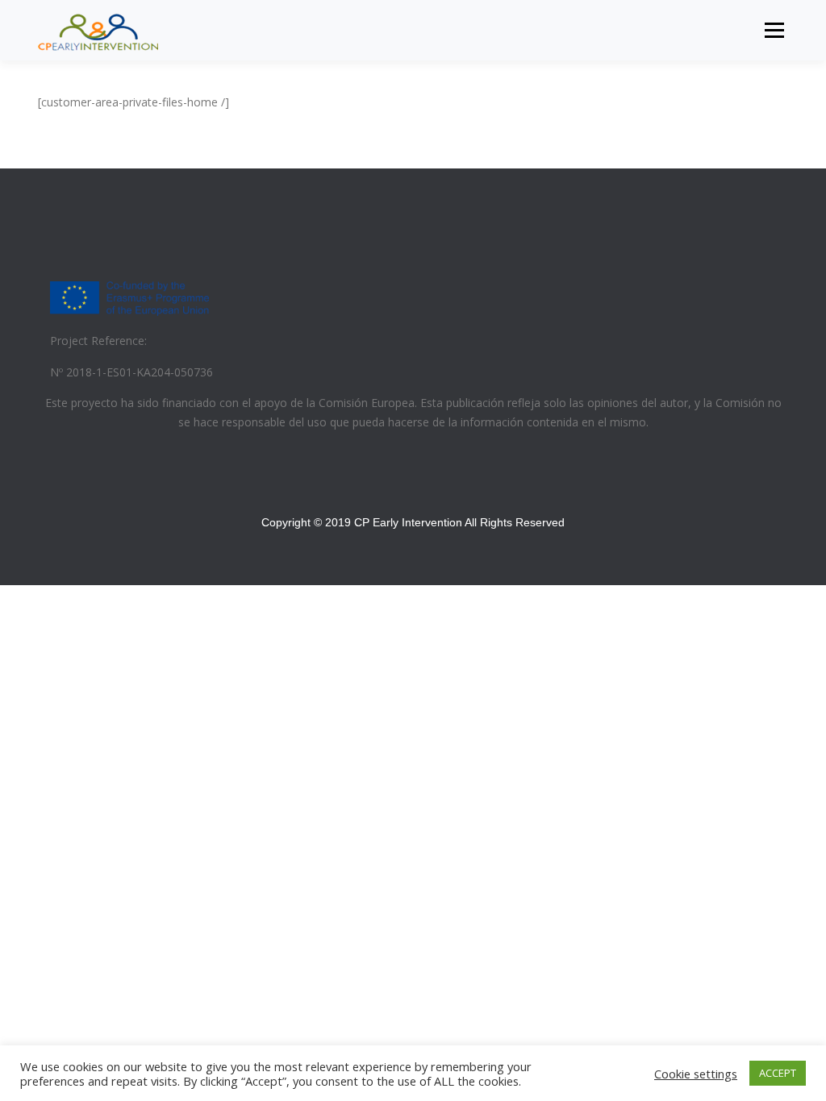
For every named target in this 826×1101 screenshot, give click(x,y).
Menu (774, 30)
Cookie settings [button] (695, 1073)
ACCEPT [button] (777, 1073)
